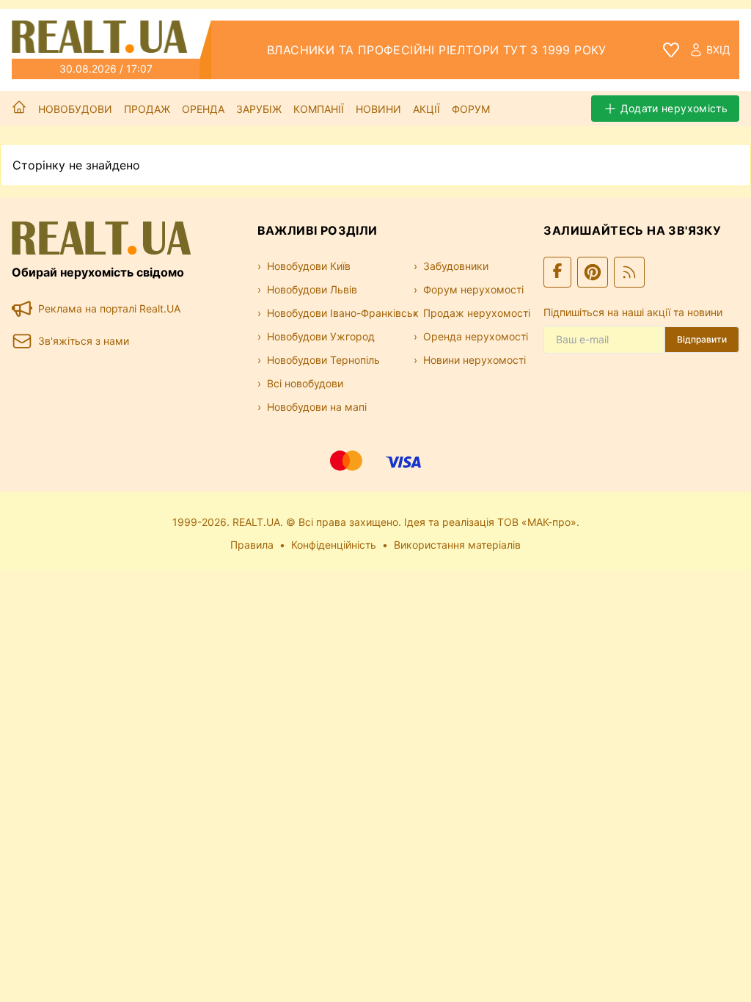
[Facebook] (557, 272)
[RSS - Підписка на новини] (629, 272)
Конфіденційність (333, 544)
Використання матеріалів (457, 544)
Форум (471, 109)
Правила (252, 544)
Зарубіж (259, 109)
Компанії (318, 109)
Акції (426, 109)
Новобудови (75, 109)
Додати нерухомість (674, 108)
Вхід (718, 49)
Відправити (702, 339)
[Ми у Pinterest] (592, 272)
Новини (378, 109)
